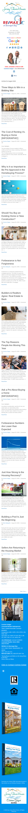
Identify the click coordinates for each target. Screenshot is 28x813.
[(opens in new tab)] (14, 41)
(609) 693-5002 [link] (8, 651)
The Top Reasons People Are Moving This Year (13, 345)
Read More (4, 123)
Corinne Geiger (9, 68)
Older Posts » (23, 591)
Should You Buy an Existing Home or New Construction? (12, 216)
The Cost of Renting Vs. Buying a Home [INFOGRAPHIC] (13, 135)
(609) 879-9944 (5, 643)
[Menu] (3, 671)
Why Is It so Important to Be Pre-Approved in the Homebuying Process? (13, 169)
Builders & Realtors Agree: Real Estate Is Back (12, 296)
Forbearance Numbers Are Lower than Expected (12, 426)
